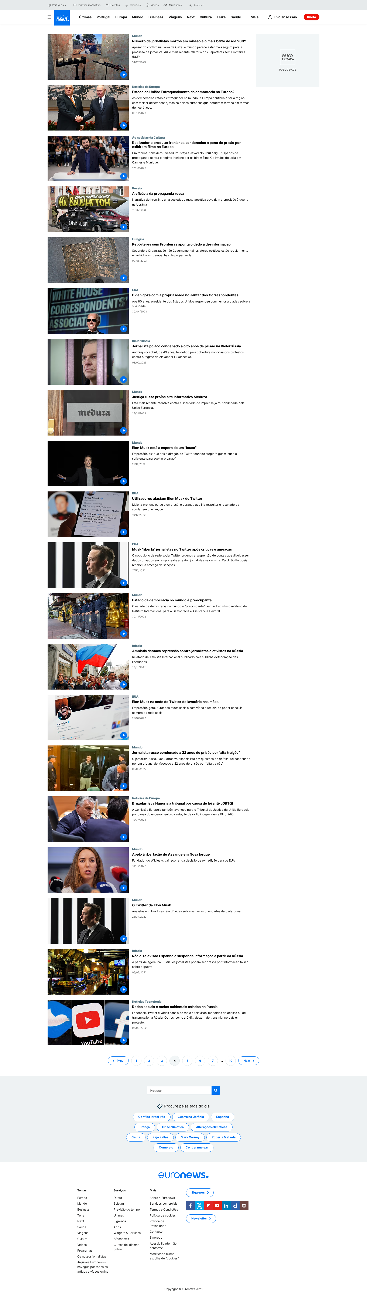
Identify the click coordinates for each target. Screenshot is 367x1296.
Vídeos (82, 1244)
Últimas (85, 17)
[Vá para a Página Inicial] (62, 18)
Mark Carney (190, 1137)
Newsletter (199, 1218)
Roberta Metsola (224, 1137)
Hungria (138, 239)
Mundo (137, 17)
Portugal (103, 17)
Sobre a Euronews (162, 1197)
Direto (311, 17)
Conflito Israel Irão (151, 1117)
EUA (135, 289)
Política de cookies (163, 1215)
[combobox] (211, 5)
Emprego (156, 1237)
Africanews (121, 1239)
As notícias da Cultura (148, 137)
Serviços (120, 1190)
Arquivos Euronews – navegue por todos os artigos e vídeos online (92, 1266)
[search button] (190, 5)
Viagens (175, 17)
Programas (84, 1250)
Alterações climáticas (211, 1127)
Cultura (206, 17)
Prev (120, 1060)
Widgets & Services (127, 1233)
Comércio (166, 1147)
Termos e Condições (164, 1209)
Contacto (156, 1231)
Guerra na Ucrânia (191, 1117)
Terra (221, 17)
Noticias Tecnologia (146, 1001)
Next (191, 17)
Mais (153, 1190)
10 (231, 1060)
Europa (121, 17)
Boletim (119, 1203)
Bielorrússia (141, 340)
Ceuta (135, 1137)
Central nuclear (197, 1147)
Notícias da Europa (146, 86)
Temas (82, 1190)
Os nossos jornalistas (91, 1256)
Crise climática (173, 1127)
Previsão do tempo (127, 1209)
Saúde (236, 17)
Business (155, 17)
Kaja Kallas (160, 1137)
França (145, 1127)
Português (58, 5)
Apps (117, 1227)
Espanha (222, 1117)
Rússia (137, 188)
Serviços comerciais (163, 1203)
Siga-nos (120, 1221)
